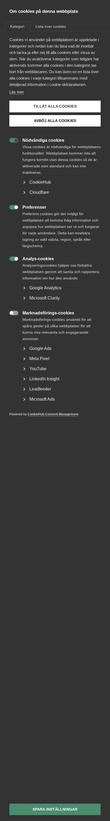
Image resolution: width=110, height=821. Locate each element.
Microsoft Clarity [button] (44, 298)
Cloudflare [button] (39, 192)
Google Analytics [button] (45, 288)
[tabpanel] (55, 235)
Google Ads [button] (40, 348)
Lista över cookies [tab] (51, 26)
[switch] (11, 139)
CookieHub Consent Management (53, 414)
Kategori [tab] (17, 26)
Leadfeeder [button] (40, 389)
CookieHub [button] (40, 182)
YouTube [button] (37, 368)
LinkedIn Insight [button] (44, 379)
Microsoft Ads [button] (42, 399)
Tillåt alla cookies (55, 106)
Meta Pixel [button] (39, 358)
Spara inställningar (55, 809)
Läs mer (16, 92)
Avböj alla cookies (55, 121)
